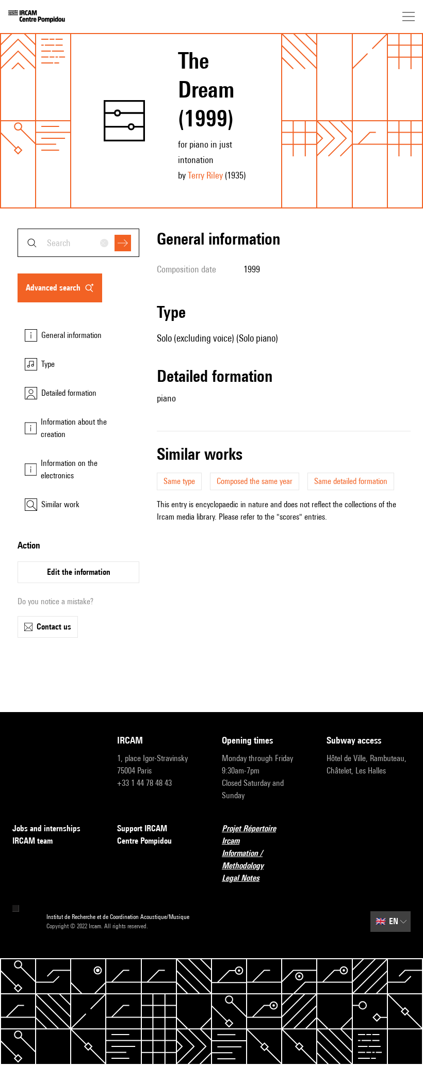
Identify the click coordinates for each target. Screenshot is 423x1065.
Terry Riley (205, 175)
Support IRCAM (142, 828)
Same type (179, 481)
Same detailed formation (350, 481)
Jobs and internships (46, 828)
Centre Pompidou (144, 841)
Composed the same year (254, 481)
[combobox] (78, 243)
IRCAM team (32, 841)
